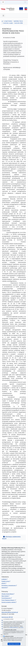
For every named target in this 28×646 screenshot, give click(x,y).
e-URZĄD (4, 579)
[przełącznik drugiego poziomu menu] (3, 15)
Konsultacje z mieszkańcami (9, 585)
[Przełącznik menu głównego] (3, 2)
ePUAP (3, 583)
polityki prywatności (13, 627)
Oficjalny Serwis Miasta (7, 594)
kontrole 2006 (19, 23)
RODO (22, 627)
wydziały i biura (18, 21)
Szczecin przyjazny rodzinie (8, 602)
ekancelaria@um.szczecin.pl (10, 612)
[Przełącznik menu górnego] (25, 2)
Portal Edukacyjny (6, 598)
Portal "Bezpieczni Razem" (8, 600)
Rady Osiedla (5, 596)
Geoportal (4, 587)
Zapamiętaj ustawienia (14, 644)
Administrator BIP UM (7, 617)
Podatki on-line (5, 581)
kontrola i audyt (8, 23)
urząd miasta (8, 21)
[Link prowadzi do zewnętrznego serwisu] (26, 9)
